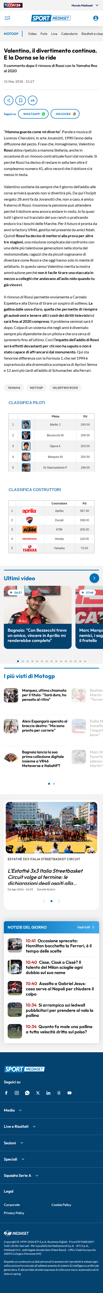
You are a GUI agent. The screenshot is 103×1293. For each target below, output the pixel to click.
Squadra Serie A (17, 1175)
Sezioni (10, 1142)
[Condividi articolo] (8, 100)
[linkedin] (48, 1092)
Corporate (12, 1205)
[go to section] (94, 578)
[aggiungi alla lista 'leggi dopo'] (20, 100)
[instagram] (16, 1092)
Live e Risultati (16, 1126)
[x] (37, 1092)
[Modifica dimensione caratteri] (32, 100)
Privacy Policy (14, 1213)
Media (9, 1110)
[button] (51, 18)
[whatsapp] (27, 1092)
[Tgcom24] (13, 5)
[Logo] (51, 18)
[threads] (59, 1092)
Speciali (10, 1159)
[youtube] (69, 1092)
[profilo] (95, 18)
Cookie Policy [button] (61, 1205)
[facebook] (6, 1092)
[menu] (7, 18)
